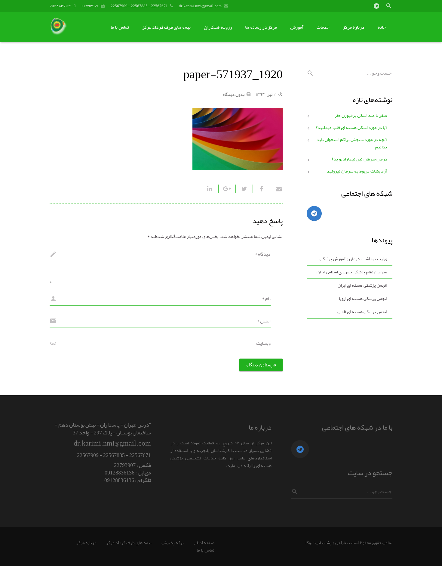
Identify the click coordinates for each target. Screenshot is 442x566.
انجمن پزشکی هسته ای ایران (362, 285)
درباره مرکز (86, 542)
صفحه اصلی (204, 542)
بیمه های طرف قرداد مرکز (129, 542)
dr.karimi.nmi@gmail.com (200, 6)
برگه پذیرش (172, 542)
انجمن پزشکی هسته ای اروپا (363, 298)
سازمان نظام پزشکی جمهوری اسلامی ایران (352, 272)
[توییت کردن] (244, 189)
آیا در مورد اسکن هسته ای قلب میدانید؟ (351, 127)
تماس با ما (205, 550)
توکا (308, 542)
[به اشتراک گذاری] (261, 189)
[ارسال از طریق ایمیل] (276, 189)
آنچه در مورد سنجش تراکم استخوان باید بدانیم (352, 143)
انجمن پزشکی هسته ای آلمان (362, 311)
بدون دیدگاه (234, 94)
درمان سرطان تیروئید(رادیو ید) (359, 159)
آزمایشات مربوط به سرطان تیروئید (357, 171)
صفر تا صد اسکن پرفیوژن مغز (361, 115)
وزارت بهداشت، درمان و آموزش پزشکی (353, 258)
